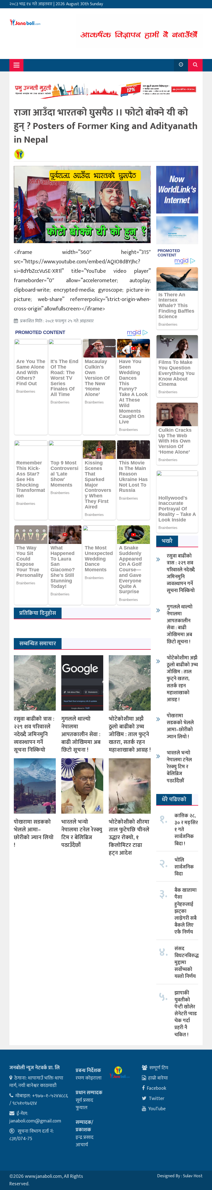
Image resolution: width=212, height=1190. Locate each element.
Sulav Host (193, 1176)
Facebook (156, 1088)
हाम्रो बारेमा (158, 1078)
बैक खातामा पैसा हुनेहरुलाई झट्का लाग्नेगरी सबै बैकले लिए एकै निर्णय (185, 911)
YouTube (157, 1109)
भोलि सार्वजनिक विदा (184, 867)
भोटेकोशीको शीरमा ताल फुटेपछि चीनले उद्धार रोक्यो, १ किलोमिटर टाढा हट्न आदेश (129, 837)
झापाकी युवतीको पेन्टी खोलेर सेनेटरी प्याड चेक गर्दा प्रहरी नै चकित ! (185, 1014)
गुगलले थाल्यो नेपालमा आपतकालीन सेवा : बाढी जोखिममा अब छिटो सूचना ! (80, 734)
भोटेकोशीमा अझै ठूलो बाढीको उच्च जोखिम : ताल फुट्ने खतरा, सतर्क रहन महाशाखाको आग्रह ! (130, 734)
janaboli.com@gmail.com (35, 1121)
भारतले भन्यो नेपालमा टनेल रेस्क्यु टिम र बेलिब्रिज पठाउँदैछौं (81, 833)
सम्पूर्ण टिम (158, 1068)
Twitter (157, 1098)
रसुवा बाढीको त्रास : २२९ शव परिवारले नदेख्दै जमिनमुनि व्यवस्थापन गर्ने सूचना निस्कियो (34, 734)
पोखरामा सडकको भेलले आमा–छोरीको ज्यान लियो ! (34, 833)
